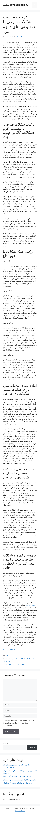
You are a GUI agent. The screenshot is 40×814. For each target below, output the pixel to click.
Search (5, 744)
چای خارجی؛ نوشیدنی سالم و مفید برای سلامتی (19, 780)
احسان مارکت (30, 605)
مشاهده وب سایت (9, 649)
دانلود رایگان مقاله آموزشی (15, 664)
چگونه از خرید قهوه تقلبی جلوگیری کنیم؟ (17, 776)
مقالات (8, 655)
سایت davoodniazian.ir (16, 4)
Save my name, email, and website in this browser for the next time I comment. (19, 722)
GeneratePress (20, 811)
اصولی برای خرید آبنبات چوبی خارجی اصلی (18, 783)
